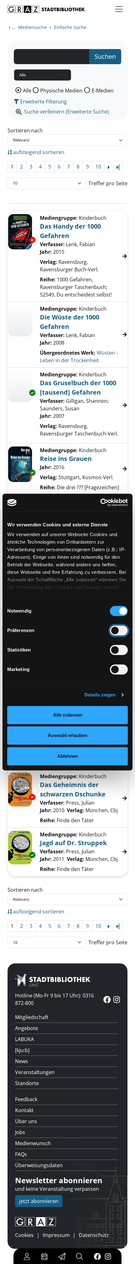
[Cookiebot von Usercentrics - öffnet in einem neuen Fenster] (100, 502)
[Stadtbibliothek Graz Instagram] (108, 1256)
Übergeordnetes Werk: (67, 352)
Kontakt (24, 1110)
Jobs (20, 1132)
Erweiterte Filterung (43, 101)
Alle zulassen (67, 715)
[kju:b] (22, 1050)
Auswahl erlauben (67, 735)
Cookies (24, 1235)
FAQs (21, 1154)
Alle (27, 90)
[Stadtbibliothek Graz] (46, 9)
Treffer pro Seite (108, 183)
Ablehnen (67, 756)
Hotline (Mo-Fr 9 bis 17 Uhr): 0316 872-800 (54, 999)
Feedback (26, 1099)
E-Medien (103, 90)
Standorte (27, 1083)
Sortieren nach (25, 130)
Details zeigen (100, 694)
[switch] (119, 630)
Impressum (56, 1235)
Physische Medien (61, 90)
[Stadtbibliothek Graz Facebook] (97, 1256)
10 (98, 166)
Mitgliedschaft (31, 1017)
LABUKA (24, 1039)
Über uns (26, 1121)
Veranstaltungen (35, 1072)
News (21, 1061)
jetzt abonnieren (38, 1201)
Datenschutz (94, 1235)
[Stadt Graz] (67, 1222)
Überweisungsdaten (39, 1165)
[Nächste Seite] (108, 166)
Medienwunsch (33, 1143)
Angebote (26, 1028)
